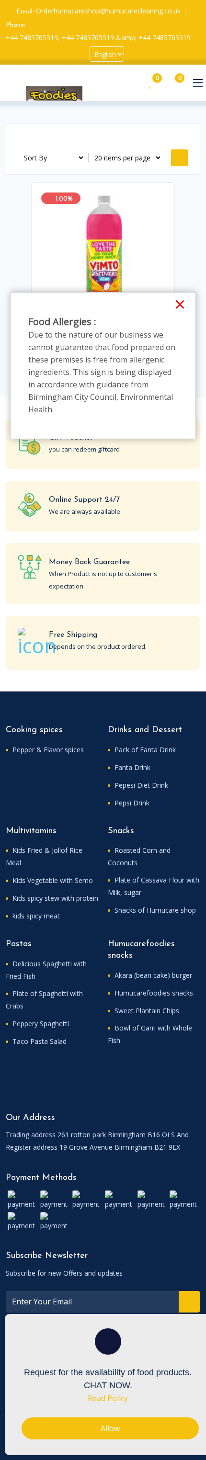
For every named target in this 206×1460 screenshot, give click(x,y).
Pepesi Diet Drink (140, 785)
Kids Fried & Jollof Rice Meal (44, 856)
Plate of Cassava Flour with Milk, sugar (153, 886)
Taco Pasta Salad (39, 1041)
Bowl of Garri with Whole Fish (150, 1034)
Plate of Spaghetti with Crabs (44, 999)
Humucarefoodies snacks (153, 992)
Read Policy (108, 1398)
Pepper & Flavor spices (47, 749)
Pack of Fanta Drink (144, 749)
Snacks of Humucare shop (154, 910)
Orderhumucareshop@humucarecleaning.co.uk (108, 10)
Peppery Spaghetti (40, 1023)
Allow (110, 1428)
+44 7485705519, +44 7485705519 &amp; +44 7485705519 (98, 37)
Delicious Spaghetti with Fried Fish (46, 970)
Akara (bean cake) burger (152, 975)
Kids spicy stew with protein (54, 898)
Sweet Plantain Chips (146, 1010)
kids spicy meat (35, 915)
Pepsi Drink (131, 802)
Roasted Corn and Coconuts (139, 856)
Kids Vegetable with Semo (52, 880)
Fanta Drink (131, 767)
